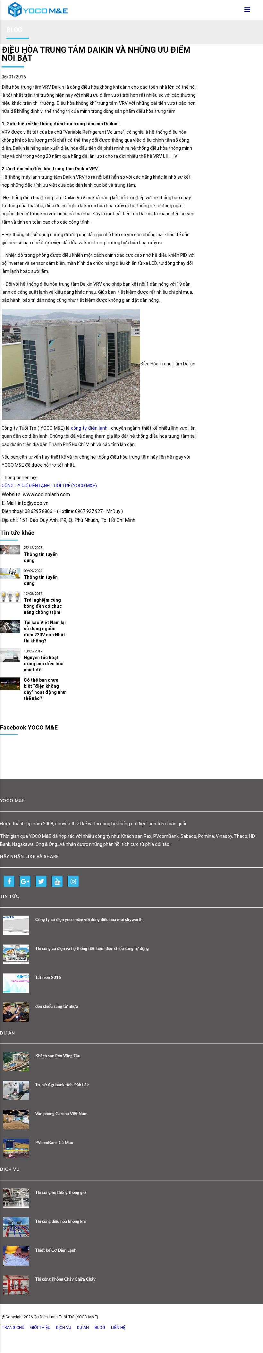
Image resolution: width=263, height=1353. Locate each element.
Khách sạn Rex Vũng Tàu (57, 1056)
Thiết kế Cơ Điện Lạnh (55, 1251)
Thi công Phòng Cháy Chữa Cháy (65, 1279)
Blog (100, 1327)
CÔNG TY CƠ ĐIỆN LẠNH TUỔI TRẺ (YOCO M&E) (49, 485)
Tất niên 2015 (48, 978)
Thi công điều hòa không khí (60, 1222)
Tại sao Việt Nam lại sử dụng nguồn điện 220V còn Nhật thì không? (45, 631)
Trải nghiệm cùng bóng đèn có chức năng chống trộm (43, 606)
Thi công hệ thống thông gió (60, 1193)
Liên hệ (118, 1327)
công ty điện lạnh (89, 428)
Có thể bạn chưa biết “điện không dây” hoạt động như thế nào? (45, 689)
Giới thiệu (40, 1327)
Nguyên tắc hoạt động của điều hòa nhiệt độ (44, 663)
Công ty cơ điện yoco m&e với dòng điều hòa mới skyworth (88, 920)
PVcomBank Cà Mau (54, 1143)
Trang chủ (13, 1327)
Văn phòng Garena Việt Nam (61, 1114)
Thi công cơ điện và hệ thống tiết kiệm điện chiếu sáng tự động (92, 949)
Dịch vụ (63, 1327)
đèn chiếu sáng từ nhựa (56, 1007)
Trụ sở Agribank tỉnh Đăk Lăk (62, 1085)
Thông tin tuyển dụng (41, 557)
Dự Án (83, 1327)
